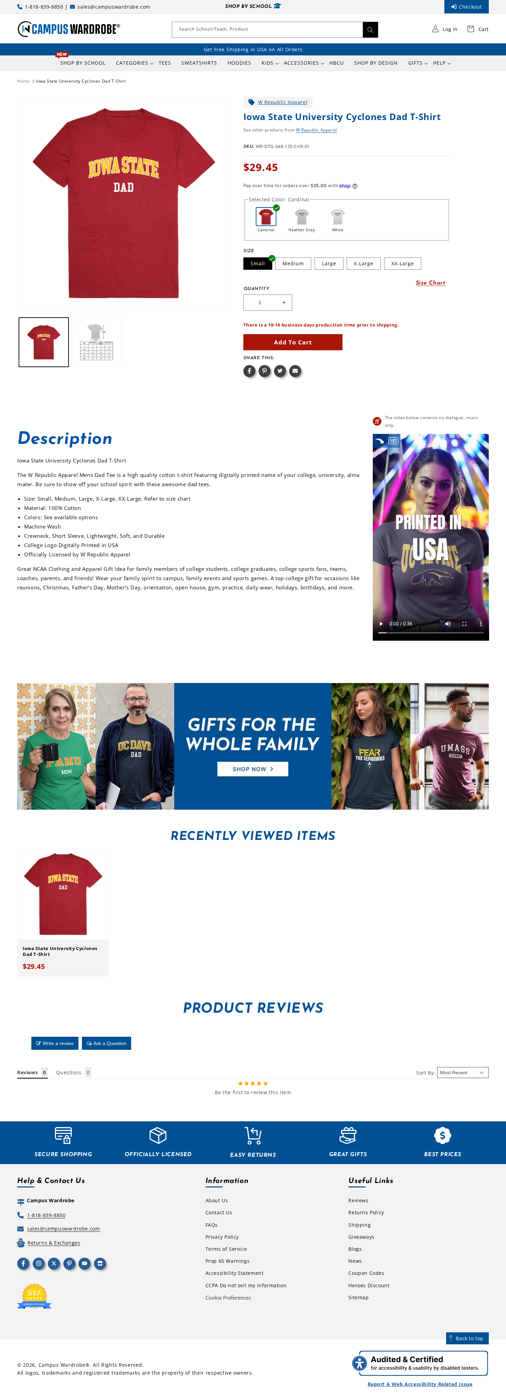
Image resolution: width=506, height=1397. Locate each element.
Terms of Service (226, 1249)
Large (329, 263)
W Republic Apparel (283, 102)
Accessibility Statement (234, 1273)
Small (258, 263)
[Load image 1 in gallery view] (43, 342)
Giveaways (361, 1237)
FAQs (211, 1225)
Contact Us (218, 1212)
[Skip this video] (380, 441)
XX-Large (402, 263)
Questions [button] (68, 1072)
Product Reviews (253, 1009)
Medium (293, 263)
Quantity (256, 289)
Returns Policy (366, 1212)
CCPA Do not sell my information (246, 1285)
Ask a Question (109, 1043)
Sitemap (358, 1297)
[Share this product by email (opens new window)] (295, 371)
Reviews (358, 1200)
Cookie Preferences (228, 1297)
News (355, 1261)
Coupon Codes (366, 1273)
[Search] (370, 30)
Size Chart (430, 283)
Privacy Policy (222, 1237)
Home (23, 81)
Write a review (58, 1043)
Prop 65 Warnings (227, 1261)
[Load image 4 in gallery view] (97, 342)
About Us (216, 1200)
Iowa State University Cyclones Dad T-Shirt (81, 81)
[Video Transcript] (393, 441)
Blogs (355, 1249)
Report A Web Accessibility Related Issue (420, 1384)
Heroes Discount (368, 1285)
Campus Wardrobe (62, 1365)
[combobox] (275, 30)
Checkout (470, 6)
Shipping (359, 1225)
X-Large (363, 263)
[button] (132, 63)
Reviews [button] (27, 1072)
